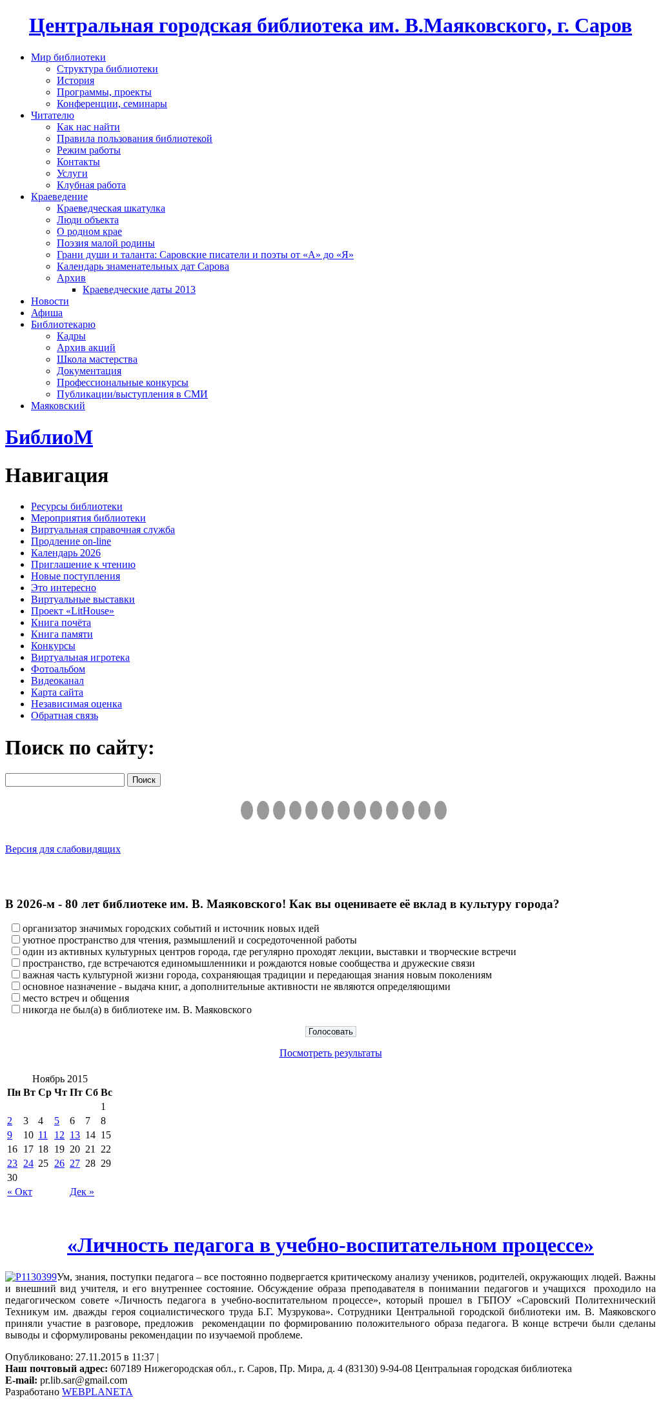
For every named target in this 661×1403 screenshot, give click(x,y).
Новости (50, 301)
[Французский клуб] (376, 810)
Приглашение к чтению (83, 564)
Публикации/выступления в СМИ (132, 394)
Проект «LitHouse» (72, 610)
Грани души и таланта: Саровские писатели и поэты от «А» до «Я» (205, 254)
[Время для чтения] (344, 810)
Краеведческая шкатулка (111, 208)
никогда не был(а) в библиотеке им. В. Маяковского (137, 1009)
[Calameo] (408, 810)
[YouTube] (424, 810)
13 (75, 1134)
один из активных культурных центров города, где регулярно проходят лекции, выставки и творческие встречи (269, 951)
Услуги (72, 173)
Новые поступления (75, 575)
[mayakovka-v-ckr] (327, 810)
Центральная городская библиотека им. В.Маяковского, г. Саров (330, 25)
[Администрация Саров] (440, 810)
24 (28, 1163)
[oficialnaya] (247, 810)
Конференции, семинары (112, 103)
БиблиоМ (49, 437)
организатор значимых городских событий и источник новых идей (171, 928)
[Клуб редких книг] (360, 810)
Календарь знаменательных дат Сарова (143, 266)
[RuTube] (279, 810)
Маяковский (58, 405)
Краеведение (59, 196)
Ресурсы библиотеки (77, 506)
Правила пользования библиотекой (134, 138)
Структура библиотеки (107, 68)
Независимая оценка (76, 703)
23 (12, 1163)
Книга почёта (61, 622)
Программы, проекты (104, 91)
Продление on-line (71, 541)
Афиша (47, 312)
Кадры (71, 335)
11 (43, 1134)
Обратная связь (64, 715)
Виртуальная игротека (80, 657)
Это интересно (63, 587)
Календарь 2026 (66, 552)
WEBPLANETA (97, 1391)
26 (59, 1163)
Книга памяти (62, 634)
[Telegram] (263, 810)
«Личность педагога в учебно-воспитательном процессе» (330, 1245)
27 (75, 1163)
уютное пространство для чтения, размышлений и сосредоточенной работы (190, 939)
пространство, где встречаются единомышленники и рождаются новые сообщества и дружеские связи (249, 963)
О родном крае (89, 231)
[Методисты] (392, 810)
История (75, 80)
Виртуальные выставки (83, 599)
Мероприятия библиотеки (88, 517)
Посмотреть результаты (331, 1052)
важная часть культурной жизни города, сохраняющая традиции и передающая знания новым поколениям (257, 974)
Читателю (52, 115)
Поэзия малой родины (106, 242)
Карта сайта (57, 692)
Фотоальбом (58, 668)
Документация (89, 370)
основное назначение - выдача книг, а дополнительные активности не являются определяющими (237, 986)
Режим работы (89, 150)
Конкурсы (53, 645)
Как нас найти (88, 126)
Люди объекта (88, 219)
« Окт (19, 1191)
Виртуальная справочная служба (103, 529)
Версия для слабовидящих (63, 848)
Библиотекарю (63, 324)
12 (59, 1134)
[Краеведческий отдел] (311, 810)
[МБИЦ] (295, 810)
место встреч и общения (76, 998)
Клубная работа (91, 184)
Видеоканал (57, 680)
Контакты (78, 161)
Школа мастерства (97, 359)
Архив (71, 277)
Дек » (82, 1191)
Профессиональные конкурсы (122, 382)
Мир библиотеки (68, 57)
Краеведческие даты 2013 (139, 289)
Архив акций (86, 347)
